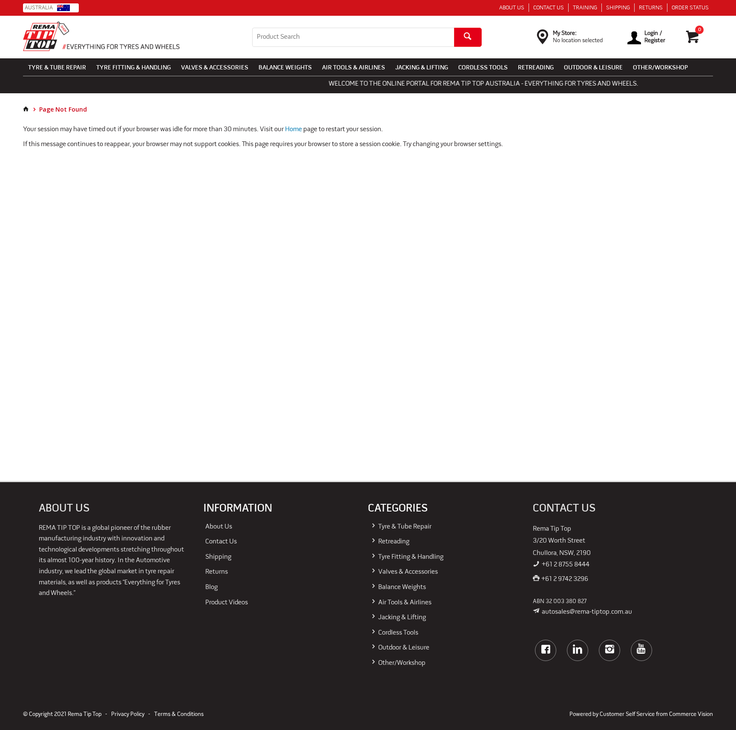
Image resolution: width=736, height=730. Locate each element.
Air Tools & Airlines (353, 68)
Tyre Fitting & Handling (133, 68)
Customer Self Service (627, 714)
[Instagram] (609, 650)
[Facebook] (545, 650)
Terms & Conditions (179, 714)
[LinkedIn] (577, 650)
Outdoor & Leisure (593, 68)
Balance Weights (285, 68)
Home (293, 129)
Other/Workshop (660, 68)
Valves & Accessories (214, 68)
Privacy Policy (127, 714)
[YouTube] (641, 650)
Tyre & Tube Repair (57, 68)
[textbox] (353, 37)
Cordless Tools (483, 68)
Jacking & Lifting (421, 68)
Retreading (536, 68)
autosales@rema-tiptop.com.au (587, 612)
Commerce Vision (691, 714)
